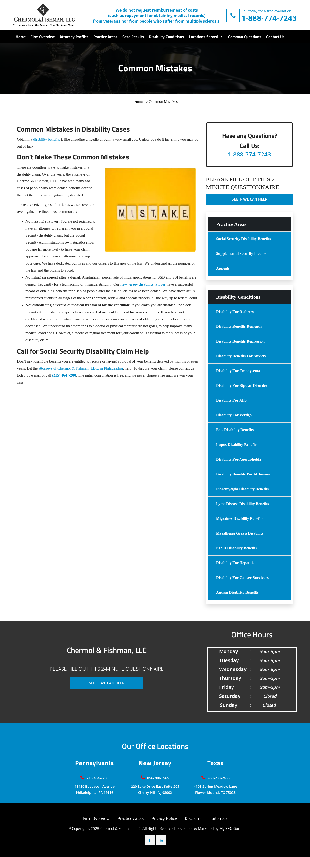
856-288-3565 (158, 778)
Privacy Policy (164, 818)
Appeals (222, 268)
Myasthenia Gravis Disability (240, 533)
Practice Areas (105, 36)
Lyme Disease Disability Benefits (242, 504)
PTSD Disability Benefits (236, 548)
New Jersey (155, 763)
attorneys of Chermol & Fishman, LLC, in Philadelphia (81, 368)
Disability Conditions (166, 36)
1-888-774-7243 (269, 18)
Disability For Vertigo (234, 415)
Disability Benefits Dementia (239, 326)
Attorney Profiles (74, 36)
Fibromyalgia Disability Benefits (242, 489)
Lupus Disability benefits (236, 445)
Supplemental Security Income (241, 253)
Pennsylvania (94, 763)
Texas (215, 763)
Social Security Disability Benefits (243, 239)
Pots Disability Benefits (235, 430)
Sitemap (219, 818)
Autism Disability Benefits (237, 592)
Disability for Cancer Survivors (242, 578)
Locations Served (203, 36)
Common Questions (244, 36)
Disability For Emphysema (238, 371)
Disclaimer (194, 818)
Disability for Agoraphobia (238, 459)
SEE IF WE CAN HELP (249, 199)
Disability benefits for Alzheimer (243, 474)
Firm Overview (43, 36)
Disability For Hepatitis (235, 563)
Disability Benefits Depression (240, 341)
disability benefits (46, 139)
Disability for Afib (231, 400)
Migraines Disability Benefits (239, 518)
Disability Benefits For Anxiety (241, 356)
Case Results (133, 36)
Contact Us (275, 36)
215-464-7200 (97, 778)
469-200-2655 (219, 778)
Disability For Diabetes (235, 312)
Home (21, 36)
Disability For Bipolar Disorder (241, 385)
